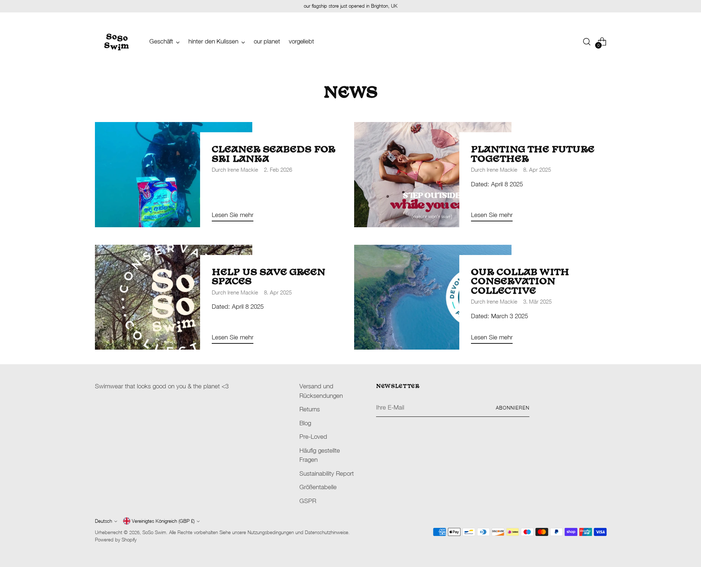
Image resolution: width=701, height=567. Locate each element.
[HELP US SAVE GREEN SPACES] (173, 297)
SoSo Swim (154, 532)
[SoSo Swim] (117, 42)
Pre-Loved (313, 436)
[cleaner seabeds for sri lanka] (173, 174)
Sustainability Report (326, 473)
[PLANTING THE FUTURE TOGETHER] (433, 174)
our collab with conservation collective (520, 282)
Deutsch (103, 521)
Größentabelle (318, 487)
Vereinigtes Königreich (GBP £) (163, 521)
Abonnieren (512, 408)
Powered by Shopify (116, 540)
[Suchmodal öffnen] (586, 41)
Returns (309, 409)
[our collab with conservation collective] (433, 297)
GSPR (307, 501)
